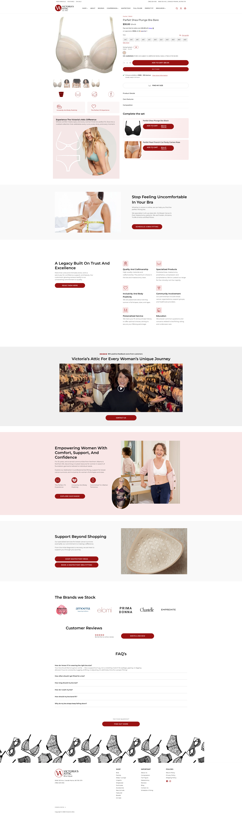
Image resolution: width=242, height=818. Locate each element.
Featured (119, 793)
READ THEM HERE (70, 285)
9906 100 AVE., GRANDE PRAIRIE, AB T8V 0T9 (172, 1)
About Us (144, 773)
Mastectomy (145, 780)
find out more (121, 724)
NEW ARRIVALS (61, 1)
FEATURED (70, 1)
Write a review (137, 636)
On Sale (118, 798)
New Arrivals (120, 790)
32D (161, 39)
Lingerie (118, 780)
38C (137, 39)
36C (131, 39)
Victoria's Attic (70, 812)
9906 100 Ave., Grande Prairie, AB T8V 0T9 (68, 780)
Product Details (129, 93)
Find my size (157, 85)
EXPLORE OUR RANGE (70, 496)
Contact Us (144, 788)
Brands (118, 795)
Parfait (125, 16)
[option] (86, 45)
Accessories (120, 788)
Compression (145, 775)
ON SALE (78, 1)
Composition (128, 105)
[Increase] (130, 63)
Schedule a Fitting (147, 790)
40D (185, 39)
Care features (128, 99)
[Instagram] (170, 781)
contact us (121, 418)
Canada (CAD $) (59, 807)
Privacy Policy (170, 775)
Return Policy (170, 773)
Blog (142, 785)
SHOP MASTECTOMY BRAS (76, 559)
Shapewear (119, 783)
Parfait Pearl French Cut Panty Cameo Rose (161, 142)
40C (143, 39)
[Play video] (121, 388)
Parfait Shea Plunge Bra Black (156, 121)
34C (125, 39)
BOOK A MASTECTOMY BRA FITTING (76, 565)
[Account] (181, 8)
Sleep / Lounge (121, 778)
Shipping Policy (171, 778)
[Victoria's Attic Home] (64, 8)
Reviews (143, 783)
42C (149, 39)
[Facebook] (167, 781)
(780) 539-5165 (152, 1)
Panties (118, 775)
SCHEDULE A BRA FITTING (147, 227)
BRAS (130, 16)
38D (179, 39)
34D (167, 39)
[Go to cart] (185, 8)
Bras (117, 773)
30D (155, 39)
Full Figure (144, 778)
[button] (156, 31)
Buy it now (155, 69)
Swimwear (119, 785)
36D (173, 39)
